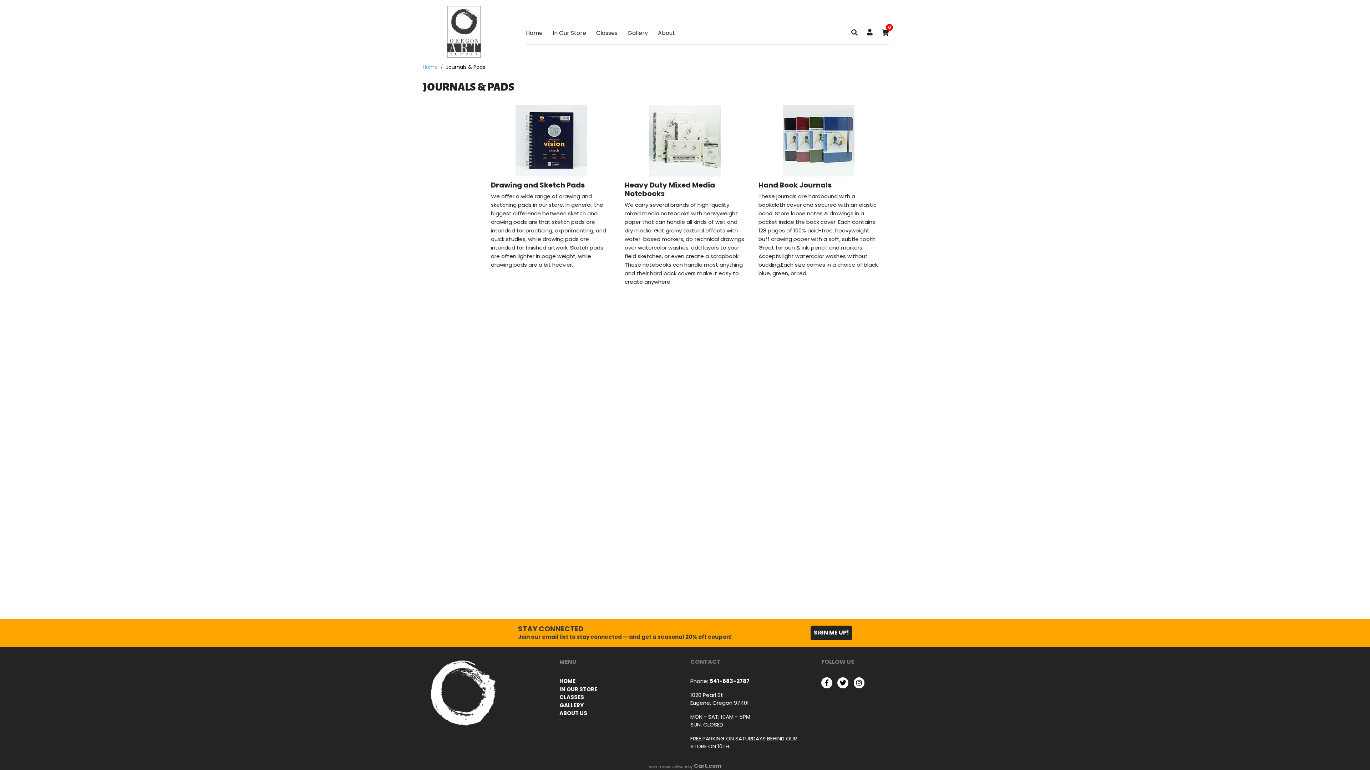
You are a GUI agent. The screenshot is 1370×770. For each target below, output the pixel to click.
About (666, 33)
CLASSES (571, 697)
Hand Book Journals (795, 185)
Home (534, 33)
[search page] (854, 34)
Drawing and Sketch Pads (538, 185)
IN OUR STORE (578, 689)
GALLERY (571, 705)
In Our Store (569, 33)
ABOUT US (573, 713)
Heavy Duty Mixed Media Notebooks (670, 189)
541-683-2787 (730, 681)
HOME (567, 681)
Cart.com (707, 766)
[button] (870, 33)
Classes (607, 33)
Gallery (638, 33)
